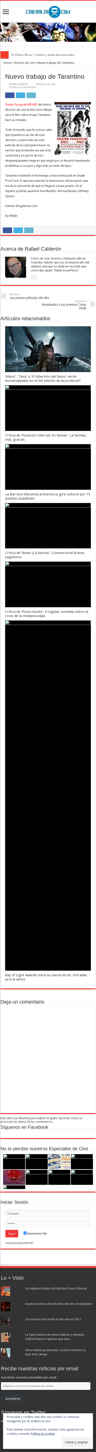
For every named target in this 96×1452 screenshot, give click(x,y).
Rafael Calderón (18, 84)
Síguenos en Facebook (24, 1127)
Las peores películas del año (29, 296)
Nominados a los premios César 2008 (64, 305)
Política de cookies (43, 1433)
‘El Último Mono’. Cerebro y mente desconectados (42, 55)
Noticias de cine (24, 62)
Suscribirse (12, 1398)
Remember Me (37, 1233)
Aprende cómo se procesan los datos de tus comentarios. (41, 1119)
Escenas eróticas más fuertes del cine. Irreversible (58, 1304)
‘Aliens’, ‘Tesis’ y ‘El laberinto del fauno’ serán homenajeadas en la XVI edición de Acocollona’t (43, 378)
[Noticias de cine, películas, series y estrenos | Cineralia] (48, 11)
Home (7, 62)
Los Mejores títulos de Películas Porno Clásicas (56, 1288)
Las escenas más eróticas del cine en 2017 (53, 1319)
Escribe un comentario (22, 87)
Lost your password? (19, 1243)
